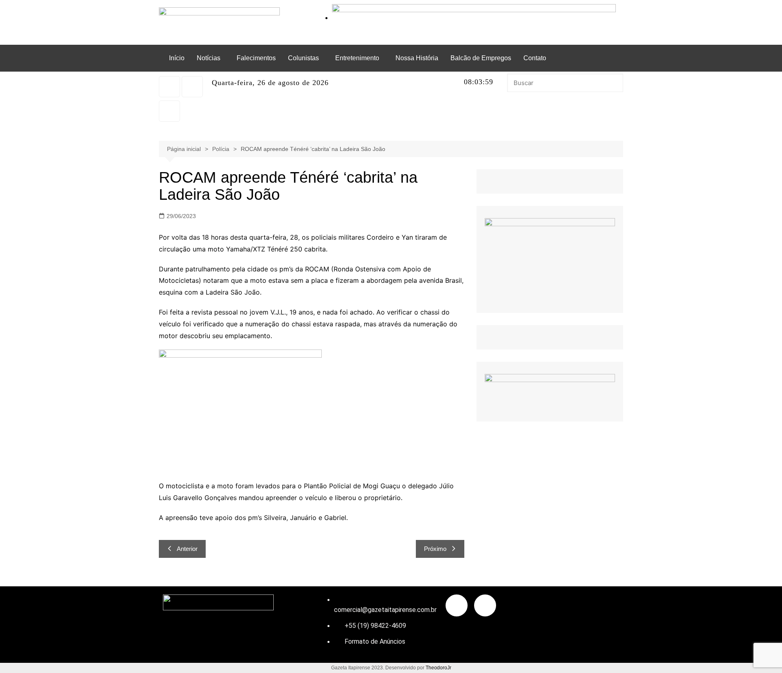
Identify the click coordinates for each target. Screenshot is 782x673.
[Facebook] (169, 111)
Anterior (187, 548)
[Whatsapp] (192, 86)
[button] (211, 58)
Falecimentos (256, 58)
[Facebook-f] (457, 605)
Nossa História (416, 58)
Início (177, 58)
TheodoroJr (438, 668)
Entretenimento (357, 58)
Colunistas (303, 58)
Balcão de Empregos (480, 58)
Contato (534, 58)
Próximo (435, 548)
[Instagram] (169, 86)
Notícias (208, 58)
